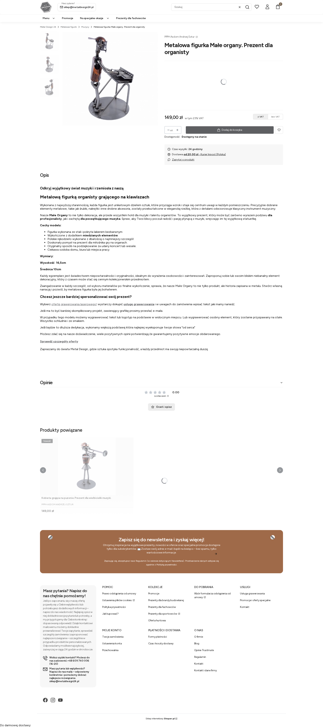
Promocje (153, 593)
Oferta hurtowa (157, 620)
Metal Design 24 (48, 27)
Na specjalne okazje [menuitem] (91, 18)
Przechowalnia (110, 650)
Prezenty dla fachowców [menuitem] (131, 18)
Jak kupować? (110, 613)
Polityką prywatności (166, 564)
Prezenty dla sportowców (163, 613)
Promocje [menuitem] (67, 18)
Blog (196, 643)
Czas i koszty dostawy (160, 643)
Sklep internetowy (160, 718)
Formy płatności (157, 636)
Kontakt (244, 607)
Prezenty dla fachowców (162, 607)
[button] (247, 7)
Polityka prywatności (114, 607)
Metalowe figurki (69, 27)
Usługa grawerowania (252, 593)
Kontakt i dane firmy (205, 670)
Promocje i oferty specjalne (255, 600)
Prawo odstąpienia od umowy (119, 593)
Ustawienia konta (112, 643)
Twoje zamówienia (112, 636)
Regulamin (141, 561)
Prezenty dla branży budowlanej (166, 600)
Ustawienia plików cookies (117, 600)
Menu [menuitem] (46, 18)
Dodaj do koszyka (232, 129)
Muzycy (85, 27)
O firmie (198, 636)
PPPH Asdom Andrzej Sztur (179, 36)
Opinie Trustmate (204, 650)
